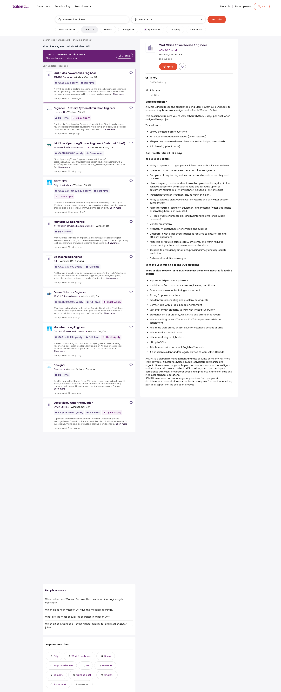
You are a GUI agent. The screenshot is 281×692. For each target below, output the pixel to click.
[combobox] (92, 19)
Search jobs (49, 40)
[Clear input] (125, 19)
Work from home (81, 656)
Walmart (107, 665)
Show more (118, 94)
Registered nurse (63, 665)
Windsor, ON (64, 40)
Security (58, 675)
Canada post (83, 675)
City (56, 656)
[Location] (165, 19)
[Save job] (131, 72)
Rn (87, 665)
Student (109, 675)
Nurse (107, 656)
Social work (60, 684)
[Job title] (89, 19)
